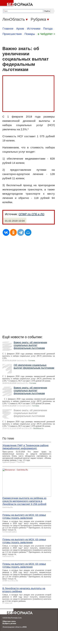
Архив (20, 28)
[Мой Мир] (28, 232)
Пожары (29, 34)
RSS (25, 627)
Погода (48, 28)
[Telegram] (20, 232)
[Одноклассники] (13, 232)
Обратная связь (9, 621)
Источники (33, 28)
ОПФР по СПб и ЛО (31, 214)
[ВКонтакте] (6, 232)
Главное (8, 28)
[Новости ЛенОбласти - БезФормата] (17, 3)
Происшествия (12, 34)
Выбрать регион (9, 623)
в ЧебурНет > (46, 34)
